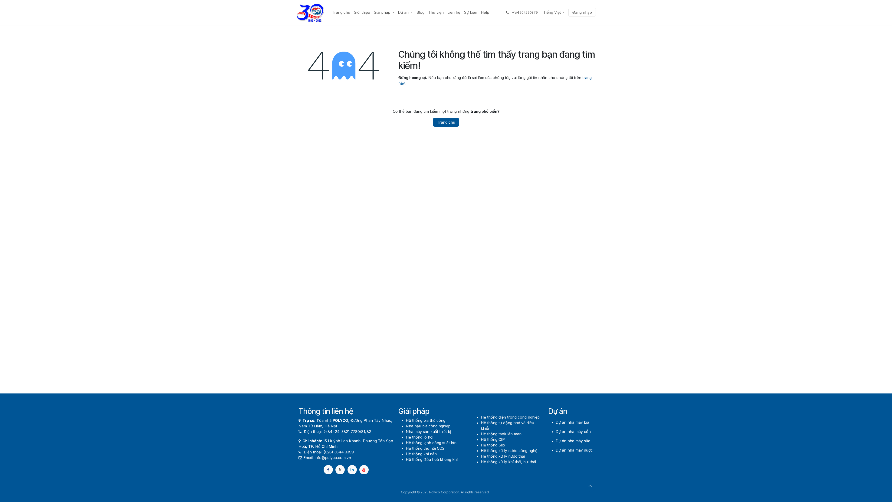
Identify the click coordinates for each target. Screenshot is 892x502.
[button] (590, 486)
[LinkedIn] (352, 469)
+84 (524, 12)
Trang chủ (446, 122)
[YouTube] (364, 469)
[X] (340, 469)
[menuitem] (341, 12)
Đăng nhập (582, 12)
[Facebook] (328, 469)
